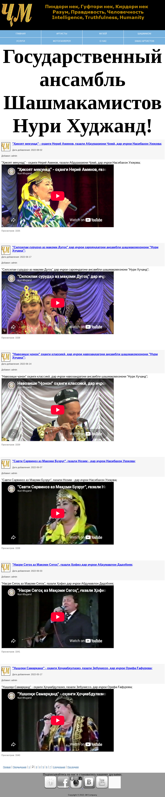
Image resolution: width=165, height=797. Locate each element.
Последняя (73, 767)
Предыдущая (19, 767)
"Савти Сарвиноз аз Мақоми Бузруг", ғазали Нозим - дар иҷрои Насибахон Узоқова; (74, 461)
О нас (103, 41)
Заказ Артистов (144, 41)
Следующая (59, 767)
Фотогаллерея (62, 41)
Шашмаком (144, 33)
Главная (21, 33)
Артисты (61, 33)
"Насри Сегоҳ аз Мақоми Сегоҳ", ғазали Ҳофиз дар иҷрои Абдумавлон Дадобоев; (72, 564)
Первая (7, 767)
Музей (103, 33)
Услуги (20, 41)
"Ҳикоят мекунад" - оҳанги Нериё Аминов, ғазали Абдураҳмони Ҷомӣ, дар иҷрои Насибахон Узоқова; (87, 143)
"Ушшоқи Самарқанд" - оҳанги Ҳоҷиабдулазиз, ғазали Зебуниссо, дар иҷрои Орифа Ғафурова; (82, 668)
